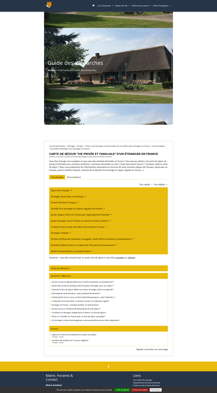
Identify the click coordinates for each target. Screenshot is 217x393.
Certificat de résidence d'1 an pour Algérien (70, 340)
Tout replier (146, 184)
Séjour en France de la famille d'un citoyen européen (74, 334)
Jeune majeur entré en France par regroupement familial (80, 214)
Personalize (155, 390)
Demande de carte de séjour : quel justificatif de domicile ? (76, 293)
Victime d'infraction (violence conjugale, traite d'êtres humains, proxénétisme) (91, 238)
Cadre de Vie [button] (121, 5)
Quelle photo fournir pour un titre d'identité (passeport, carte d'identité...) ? (84, 297)
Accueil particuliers (57, 146)
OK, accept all (123, 390)
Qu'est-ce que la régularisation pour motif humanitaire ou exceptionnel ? (83, 282)
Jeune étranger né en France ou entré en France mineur (80, 220)
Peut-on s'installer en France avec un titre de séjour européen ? (79, 316)
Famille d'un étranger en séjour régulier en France (77, 208)
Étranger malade (60, 232)
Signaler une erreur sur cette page (152, 349)
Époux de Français (60, 190)
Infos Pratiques (65, 70)
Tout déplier (160, 184)
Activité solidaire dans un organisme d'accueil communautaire (83, 245)
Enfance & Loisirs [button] (140, 5)
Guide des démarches (85, 70)
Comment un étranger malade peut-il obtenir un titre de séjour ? (79, 312)
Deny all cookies (140, 390)
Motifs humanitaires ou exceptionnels (71, 251)
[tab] (57, 177)
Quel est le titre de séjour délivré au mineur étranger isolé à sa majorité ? (83, 289)
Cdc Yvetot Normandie (142, 380)
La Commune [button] (104, 5)
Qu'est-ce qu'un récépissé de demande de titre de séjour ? (76, 309)
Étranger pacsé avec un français (67, 196)
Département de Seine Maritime (146, 382)
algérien (131, 257)
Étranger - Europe (75, 146)
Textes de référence (59, 268)
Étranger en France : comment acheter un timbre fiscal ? (75, 305)
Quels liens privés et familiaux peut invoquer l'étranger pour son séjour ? (83, 285)
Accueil (51, 70)
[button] (93, 5)
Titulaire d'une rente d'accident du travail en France (78, 226)
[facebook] (108, 366)
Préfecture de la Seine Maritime (146, 385)
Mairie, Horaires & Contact (59, 377)
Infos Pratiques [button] (161, 5)
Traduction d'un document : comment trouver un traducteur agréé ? (80, 301)
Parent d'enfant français (64, 202)
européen (120, 257)
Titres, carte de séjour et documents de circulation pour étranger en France (117, 146)
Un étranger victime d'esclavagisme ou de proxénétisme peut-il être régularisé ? (86, 320)
